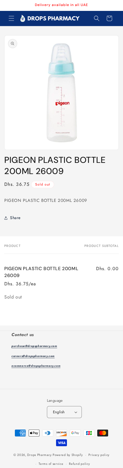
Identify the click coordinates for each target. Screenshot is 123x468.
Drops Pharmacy (39, 455)
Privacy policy (99, 455)
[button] (11, 18)
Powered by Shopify (68, 455)
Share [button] (15, 218)
